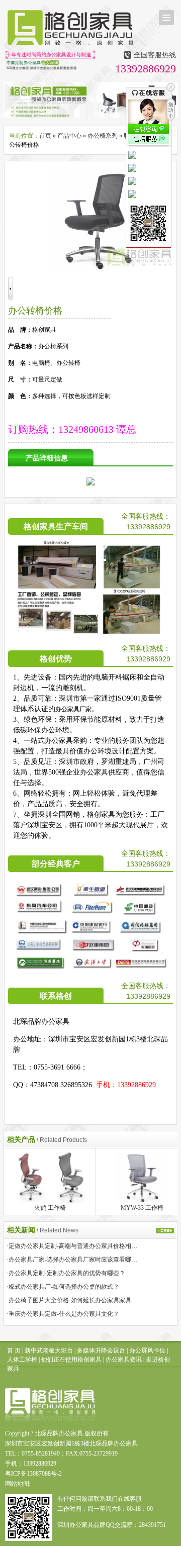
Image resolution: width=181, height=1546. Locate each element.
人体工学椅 (22, 1359)
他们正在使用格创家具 (71, 1359)
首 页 (14, 1350)
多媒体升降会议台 (101, 1350)
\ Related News (57, 1230)
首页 (45, 135)
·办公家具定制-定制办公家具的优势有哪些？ (66, 1273)
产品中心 (69, 135)
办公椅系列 (102, 135)
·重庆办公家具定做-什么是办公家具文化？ (63, 1313)
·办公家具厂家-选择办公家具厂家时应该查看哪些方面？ (81, 1259)
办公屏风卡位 (147, 1350)
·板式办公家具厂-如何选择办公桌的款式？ (63, 1286)
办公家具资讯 (124, 1359)
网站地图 (17, 1483)
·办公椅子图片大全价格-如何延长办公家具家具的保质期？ (84, 1300)
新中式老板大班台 (49, 1350)
